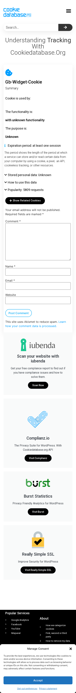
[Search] (65, 27)
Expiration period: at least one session (34, 145)
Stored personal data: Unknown (29, 175)
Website (10, 294)
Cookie (10, 98)
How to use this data (22, 182)
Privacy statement (48, 688)
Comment (13, 221)
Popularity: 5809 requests (26, 190)
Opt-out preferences (27, 688)
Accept (38, 680)
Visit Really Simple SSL (38, 570)
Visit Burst (38, 511)
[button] (70, 649)
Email (10, 280)
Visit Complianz (38, 458)
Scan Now (38, 385)
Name (10, 266)
